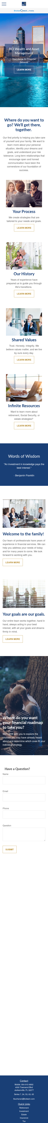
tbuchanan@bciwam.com (24, 1098)
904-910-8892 (27, 1084)
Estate (24, 1114)
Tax (24, 1121)
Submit (9, 849)
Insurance (24, 1117)
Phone (6, 808)
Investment (24, 1111)
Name (5, 774)
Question (7, 825)
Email (5, 791)
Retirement (24, 1107)
